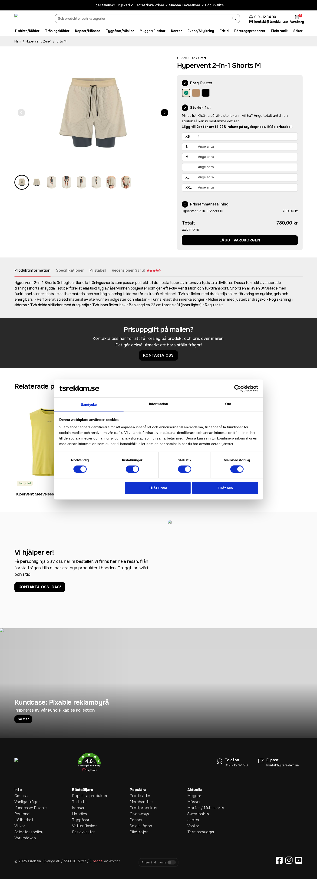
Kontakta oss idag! (40, 587)
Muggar (194, 795)
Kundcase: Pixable (21, 807)
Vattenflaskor (79, 826)
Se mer (23, 719)
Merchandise (137, 801)
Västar (193, 826)
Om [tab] (228, 404)
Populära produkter (79, 795)
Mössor (194, 801)
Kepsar (78, 807)
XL (187, 177)
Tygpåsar (79, 819)
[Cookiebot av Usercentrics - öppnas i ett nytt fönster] (237, 388)
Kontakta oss (158, 355)
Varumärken (21, 838)
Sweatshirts (194, 813)
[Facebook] (279, 860)
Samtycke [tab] (89, 404)
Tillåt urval (158, 487)
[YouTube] (299, 860)
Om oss (21, 795)
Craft (202, 58)
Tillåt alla (225, 487)
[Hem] (31, 19)
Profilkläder (137, 795)
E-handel (96, 861)
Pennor (136, 819)
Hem (17, 41)
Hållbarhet (21, 819)
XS (187, 136)
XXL (188, 188)
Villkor (19, 826)
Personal (21, 813)
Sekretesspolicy (21, 832)
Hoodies (79, 813)
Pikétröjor (137, 832)
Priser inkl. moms (154, 862)
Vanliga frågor (21, 801)
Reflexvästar (79, 832)
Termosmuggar (194, 832)
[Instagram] (289, 860)
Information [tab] (158, 404)
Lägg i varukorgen (239, 240)
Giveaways (137, 813)
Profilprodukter (137, 807)
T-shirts (79, 801)
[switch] (132, 469)
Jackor (193, 819)
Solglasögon (137, 826)
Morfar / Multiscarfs (194, 807)
